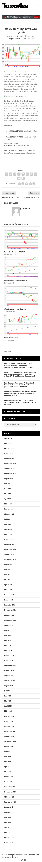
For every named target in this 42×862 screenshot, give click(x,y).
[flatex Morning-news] (21, 324)
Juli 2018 (7, 812)
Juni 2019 (7, 756)
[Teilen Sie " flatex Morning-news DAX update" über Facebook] (7, 174)
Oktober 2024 (9, 468)
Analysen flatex (13, 39)
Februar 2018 (9, 837)
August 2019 (8, 746)
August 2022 (8, 564)
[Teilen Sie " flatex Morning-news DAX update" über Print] (23, 178)
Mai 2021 (7, 640)
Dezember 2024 (9, 458)
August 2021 (8, 625)
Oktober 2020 (9, 676)
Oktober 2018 (9, 797)
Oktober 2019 (9, 736)
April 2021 (7, 645)
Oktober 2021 (9, 615)
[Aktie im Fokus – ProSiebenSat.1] (21, 296)
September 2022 (10, 559)
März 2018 (8, 832)
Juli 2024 (7, 484)
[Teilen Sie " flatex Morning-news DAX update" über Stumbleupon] (35, 174)
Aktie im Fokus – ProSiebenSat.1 (15, 309)
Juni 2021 (7, 635)
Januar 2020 (8, 721)
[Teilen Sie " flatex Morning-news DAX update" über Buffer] (31, 174)
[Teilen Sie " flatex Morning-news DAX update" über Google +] (15, 174)
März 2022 (8, 590)
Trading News (12, 855)
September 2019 (10, 741)
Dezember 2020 (9, 665)
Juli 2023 (7, 519)
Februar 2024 (9, 509)
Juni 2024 (7, 489)
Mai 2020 (7, 701)
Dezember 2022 (9, 544)
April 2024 (8, 499)
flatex (25, 39)
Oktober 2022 (9, 554)
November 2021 (10, 610)
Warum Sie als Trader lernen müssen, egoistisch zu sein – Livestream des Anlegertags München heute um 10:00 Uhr (19, 365)
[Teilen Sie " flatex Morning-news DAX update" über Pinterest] (23, 174)
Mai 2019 (7, 761)
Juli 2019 (7, 751)
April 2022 (8, 585)
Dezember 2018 (9, 787)
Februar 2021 (9, 655)
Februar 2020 (9, 716)
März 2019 (8, 772)
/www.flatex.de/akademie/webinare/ (16, 146)
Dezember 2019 (9, 726)
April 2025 (8, 438)
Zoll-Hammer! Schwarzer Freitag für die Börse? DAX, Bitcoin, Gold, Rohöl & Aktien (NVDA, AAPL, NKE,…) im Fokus (19, 385)
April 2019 (7, 767)
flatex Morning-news (11, 338)
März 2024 (8, 504)
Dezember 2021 (9, 605)
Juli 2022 (7, 569)
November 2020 (10, 671)
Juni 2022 (7, 575)
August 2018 (8, 807)
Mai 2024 (7, 494)
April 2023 (8, 529)
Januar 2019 (8, 782)
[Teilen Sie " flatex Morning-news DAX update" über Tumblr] (19, 174)
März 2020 (8, 711)
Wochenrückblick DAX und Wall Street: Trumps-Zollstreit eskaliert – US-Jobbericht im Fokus (20, 402)
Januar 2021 (8, 660)
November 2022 (10, 549)
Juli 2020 (7, 691)
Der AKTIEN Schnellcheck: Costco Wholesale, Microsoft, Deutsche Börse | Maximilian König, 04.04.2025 (21, 393)
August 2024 (8, 479)
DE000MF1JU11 (15, 137)
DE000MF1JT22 (15, 131)
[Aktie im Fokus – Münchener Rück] (21, 267)
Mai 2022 (7, 580)
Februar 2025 (9, 448)
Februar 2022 (9, 595)
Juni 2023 (7, 524)
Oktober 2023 (9, 514)
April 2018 (7, 827)
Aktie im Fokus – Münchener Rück (16, 280)
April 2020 (8, 706)
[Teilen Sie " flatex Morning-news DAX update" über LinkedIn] (27, 174)
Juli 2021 (7, 630)
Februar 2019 (9, 777)
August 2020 (8, 686)
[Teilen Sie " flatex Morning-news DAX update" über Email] (19, 178)
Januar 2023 (8, 539)
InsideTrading (34, 855)
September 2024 (10, 473)
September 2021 (10, 620)
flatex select (21, 36)
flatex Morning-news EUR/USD (14, 252)
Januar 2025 (8, 453)
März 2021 (8, 650)
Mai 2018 (7, 822)
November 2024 (10, 463)
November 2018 (10, 792)
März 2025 (8, 443)
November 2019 (10, 731)
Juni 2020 (7, 696)
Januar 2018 (8, 842)
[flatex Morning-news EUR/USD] (21, 239)
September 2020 (10, 681)
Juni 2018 (7, 817)
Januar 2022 (8, 600)
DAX (20, 39)
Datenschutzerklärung (10, 857)
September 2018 (10, 802)
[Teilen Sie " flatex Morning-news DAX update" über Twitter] (11, 174)
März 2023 (8, 534)
